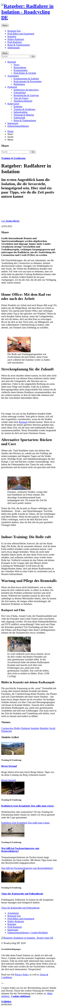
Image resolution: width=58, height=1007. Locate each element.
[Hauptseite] (29, 17)
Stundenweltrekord (23, 101)
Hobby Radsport (22, 728)
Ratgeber (11, 36)
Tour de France (21, 98)
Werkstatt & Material (24, 115)
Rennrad (11, 62)
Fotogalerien (20, 92)
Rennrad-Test (14, 31)
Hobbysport (13, 103)
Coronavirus (7, 728)
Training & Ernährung (24, 109)
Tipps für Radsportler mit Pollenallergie (22, 893)
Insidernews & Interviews (26, 89)
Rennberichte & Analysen (26, 95)
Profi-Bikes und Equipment (20, 33)
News (16, 64)
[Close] (2, 983)
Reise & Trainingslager (18, 45)
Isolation (35, 728)
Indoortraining (21, 112)
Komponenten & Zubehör (26, 78)
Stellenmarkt (13, 47)
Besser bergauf (9, 766)
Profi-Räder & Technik (25, 73)
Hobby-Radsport (15, 39)
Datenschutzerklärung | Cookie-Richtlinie (27, 932)
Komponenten (21, 70)
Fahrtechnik (19, 117)
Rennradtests (20, 67)
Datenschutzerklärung (18, 126)
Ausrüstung (13, 76)
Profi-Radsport (14, 42)
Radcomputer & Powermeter (28, 81)
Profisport (12, 87)
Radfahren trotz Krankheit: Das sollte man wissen (27, 806)
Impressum (12, 123)
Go (33, 56)
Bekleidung (19, 84)
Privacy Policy (22, 974)
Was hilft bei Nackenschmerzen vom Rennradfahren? (27, 868)
